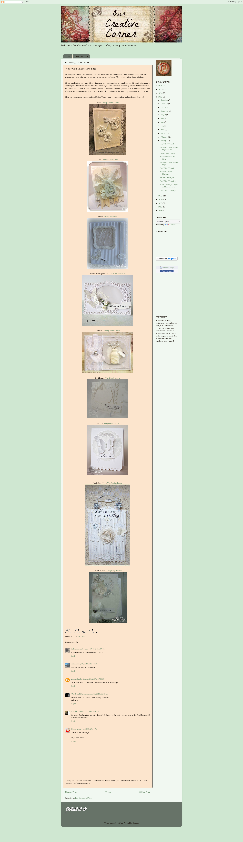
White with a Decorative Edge (169, 163)
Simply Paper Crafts (112, 330)
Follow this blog (166, 271)
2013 (160, 97)
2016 (160, 85)
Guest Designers (81, 56)
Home (68, 56)
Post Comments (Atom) (84, 798)
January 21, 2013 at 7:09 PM (93, 679)
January (164, 140)
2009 (160, 207)
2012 (160, 196)
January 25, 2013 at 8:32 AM (97, 694)
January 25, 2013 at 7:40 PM (87, 729)
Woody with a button (167, 153)
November (164, 103)
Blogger (135, 823)
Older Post (144, 792)
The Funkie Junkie (114, 483)
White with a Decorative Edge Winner (169, 148)
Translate (173, 224)
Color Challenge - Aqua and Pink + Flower (169, 185)
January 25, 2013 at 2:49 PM (88, 711)
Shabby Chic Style (167, 177)
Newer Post (71, 792)
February (164, 137)
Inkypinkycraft (77, 648)
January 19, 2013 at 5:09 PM (94, 649)
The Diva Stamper (112, 377)
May (162, 126)
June (162, 122)
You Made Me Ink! (110, 159)
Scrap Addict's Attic (111, 102)
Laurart (74, 711)
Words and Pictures (79, 693)
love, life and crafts (118, 273)
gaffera (120, 823)
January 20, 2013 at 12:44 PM (86, 664)
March (163, 133)
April (163, 129)
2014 (160, 93)
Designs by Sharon (114, 570)
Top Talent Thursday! (168, 190)
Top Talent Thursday (167, 144)
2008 (160, 210)
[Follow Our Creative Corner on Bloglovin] (167, 260)
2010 (160, 203)
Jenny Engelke (77, 679)
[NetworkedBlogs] (167, 267)
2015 (160, 89)
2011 (160, 199)
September (165, 111)
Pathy (73, 729)
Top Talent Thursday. (168, 181)
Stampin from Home (111, 423)
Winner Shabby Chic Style (167, 157)
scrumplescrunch (110, 216)
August (163, 115)
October (164, 107)
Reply (73, 656)
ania (73, 663)
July (162, 118)
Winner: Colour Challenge (166, 172)
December (164, 100)
